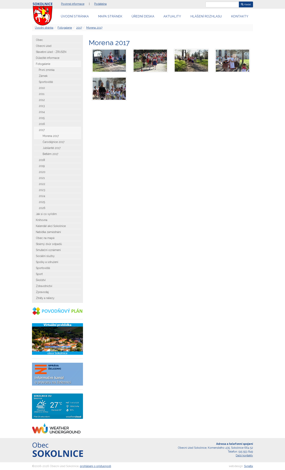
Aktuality (172, 16)
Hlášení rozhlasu (206, 16)
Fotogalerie (65, 27)
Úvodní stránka (75, 16)
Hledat (247, 4)
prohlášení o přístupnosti (95, 466)
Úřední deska (143, 16)
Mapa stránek (110, 16)
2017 (79, 27)
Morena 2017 (94, 27)
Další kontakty (244, 455)
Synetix (248, 466)
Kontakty (239, 16)
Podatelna (100, 3)
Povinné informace (72, 3)
